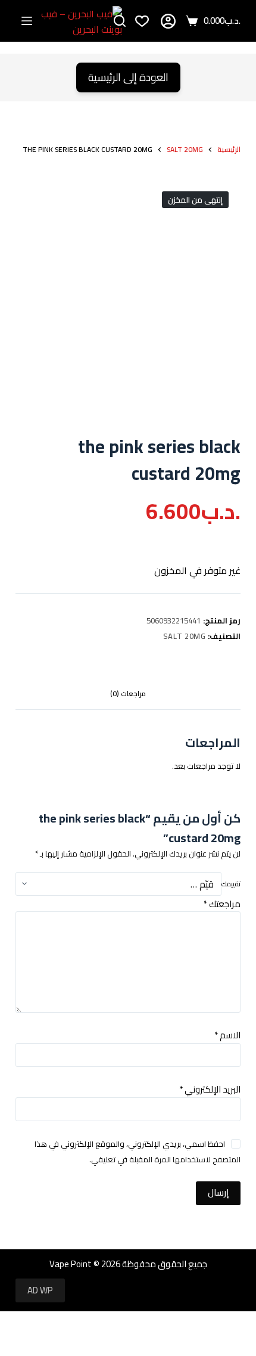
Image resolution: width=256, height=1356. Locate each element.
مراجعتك (222, 904)
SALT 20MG (184, 636)
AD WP (40, 1290)
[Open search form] (120, 21)
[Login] (168, 21)
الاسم (227, 1035)
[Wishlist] (142, 21)
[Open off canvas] (26, 20)
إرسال (218, 1192)
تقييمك (231, 884)
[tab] (128, 694)
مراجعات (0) (128, 693)
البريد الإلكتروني (210, 1089)
